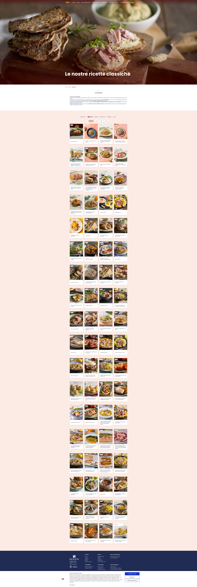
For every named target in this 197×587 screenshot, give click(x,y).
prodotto (83, 116)
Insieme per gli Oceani (89, 566)
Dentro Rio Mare (100, 566)
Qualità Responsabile (101, 569)
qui (96, 578)
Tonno (86, 556)
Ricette (78, 2)
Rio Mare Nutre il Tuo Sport (115, 556)
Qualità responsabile (125, 2)
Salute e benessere (96, 2)
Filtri (114, 116)
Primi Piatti (99, 559)
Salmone (86, 557)
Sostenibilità (104, 2)
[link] (133, 2)
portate (96, 116)
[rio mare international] (133, 2)
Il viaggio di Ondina (88, 568)
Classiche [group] (91, 121)
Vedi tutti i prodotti (88, 561)
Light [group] (101, 121)
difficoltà (102, 116)
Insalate (99, 557)
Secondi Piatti (100, 560)
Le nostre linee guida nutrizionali (116, 569)
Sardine (86, 560)
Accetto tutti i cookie (132, 573)
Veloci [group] (106, 121)
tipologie (89, 116)
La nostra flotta (100, 568)
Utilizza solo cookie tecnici (132, 580)
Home (66, 87)
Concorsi (117, 2)
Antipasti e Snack (101, 556)
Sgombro (86, 559)
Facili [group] (97, 121)
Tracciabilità (111, 2)
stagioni (109, 116)
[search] (131, 2)
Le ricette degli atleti (114, 557)
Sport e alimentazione (85, 2)
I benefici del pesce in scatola (115, 568)
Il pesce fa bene (113, 566)
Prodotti (73, 2)
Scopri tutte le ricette (101, 561)
